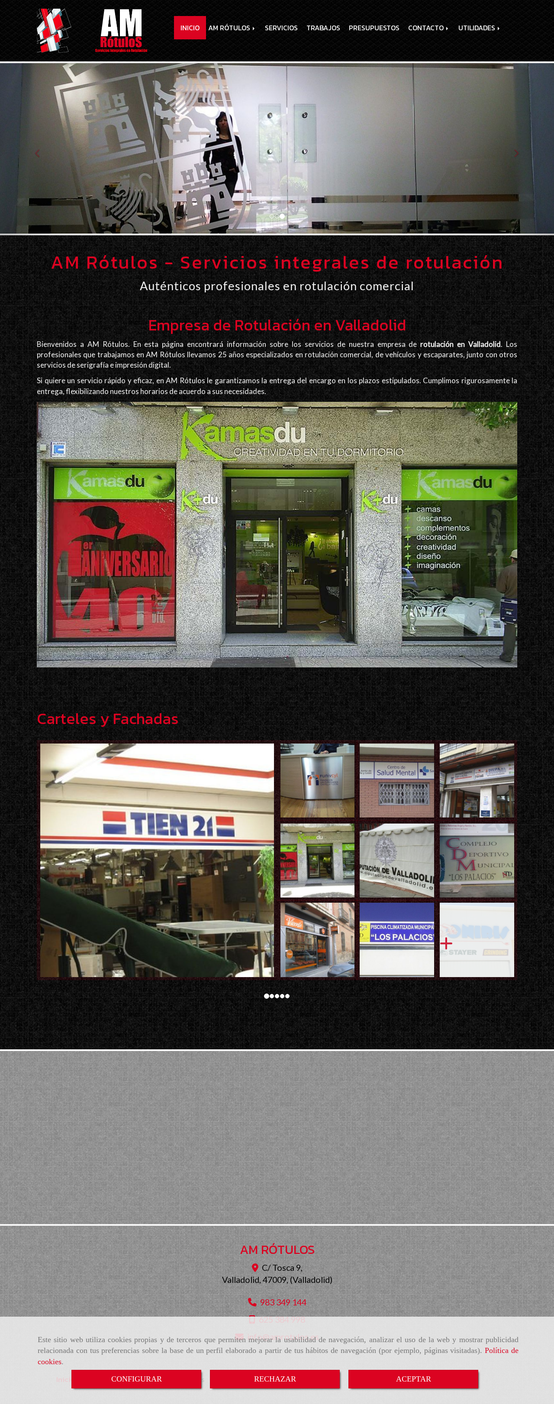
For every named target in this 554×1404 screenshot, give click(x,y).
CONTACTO (426, 27)
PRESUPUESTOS (374, 27)
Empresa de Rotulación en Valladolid (277, 325)
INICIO (190, 27)
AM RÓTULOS (230, 27)
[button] (41, 149)
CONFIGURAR (136, 1379)
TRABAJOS (323, 27)
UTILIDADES (477, 27)
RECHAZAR (275, 1379)
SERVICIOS (281, 27)
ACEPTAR (413, 1379)
